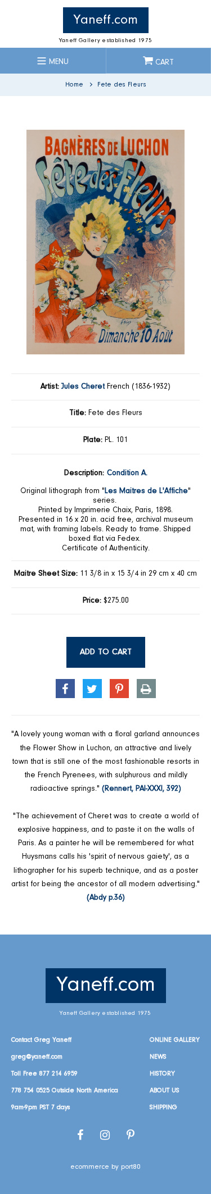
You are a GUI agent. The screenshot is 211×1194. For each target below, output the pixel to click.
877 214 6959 (58, 1073)
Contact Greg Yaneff (41, 1040)
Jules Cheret (83, 387)
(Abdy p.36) (106, 898)
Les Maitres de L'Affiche (146, 491)
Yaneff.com (106, 20)
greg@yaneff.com (36, 1057)
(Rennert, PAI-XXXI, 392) (141, 789)
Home (74, 84)
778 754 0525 (30, 1090)
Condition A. (127, 473)
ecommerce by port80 (105, 1166)
